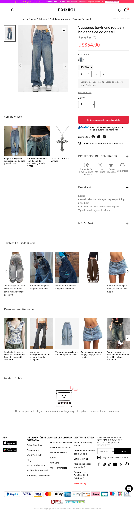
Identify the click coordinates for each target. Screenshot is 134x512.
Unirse (123, 451)
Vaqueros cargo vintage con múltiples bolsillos (66, 353)
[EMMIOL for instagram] (104, 464)
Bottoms (43, 19)
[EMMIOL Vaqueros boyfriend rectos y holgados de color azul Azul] (81, 61)
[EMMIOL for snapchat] (127, 463)
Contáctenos (33, 450)
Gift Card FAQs (81, 459)
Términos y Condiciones (38, 475)
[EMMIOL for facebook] (98, 464)
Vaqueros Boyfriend (82, 19)
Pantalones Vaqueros (60, 19)
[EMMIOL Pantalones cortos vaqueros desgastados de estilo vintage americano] (118, 333)
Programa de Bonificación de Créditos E (81, 475)
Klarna (53, 457)
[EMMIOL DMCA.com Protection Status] (75, 503)
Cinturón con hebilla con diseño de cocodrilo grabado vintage (37, 162)
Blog (29, 460)
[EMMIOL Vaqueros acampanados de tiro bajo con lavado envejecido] (41, 333)
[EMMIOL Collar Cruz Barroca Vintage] (62, 141)
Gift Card (54, 463)
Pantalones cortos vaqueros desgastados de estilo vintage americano (118, 356)
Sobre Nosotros (34, 445)
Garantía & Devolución (61, 442)
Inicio (25, 19)
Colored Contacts (58, 468)
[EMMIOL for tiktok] (109, 464)
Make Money (80, 483)
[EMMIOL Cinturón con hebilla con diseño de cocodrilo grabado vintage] (38, 141)
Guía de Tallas (84, 92)
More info (113, 130)
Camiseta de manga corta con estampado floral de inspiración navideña (14, 356)
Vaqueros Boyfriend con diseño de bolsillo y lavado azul (14, 161)
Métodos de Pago (58, 452)
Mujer (33, 19)
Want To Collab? (34, 455)
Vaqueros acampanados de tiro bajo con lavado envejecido (40, 356)
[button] (128, 271)
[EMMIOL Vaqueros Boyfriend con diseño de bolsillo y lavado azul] (15, 141)
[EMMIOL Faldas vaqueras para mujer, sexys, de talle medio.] (92, 333)
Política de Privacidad (37, 470)
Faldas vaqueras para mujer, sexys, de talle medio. (117, 288)
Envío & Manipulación (60, 447)
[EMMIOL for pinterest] (121, 464)
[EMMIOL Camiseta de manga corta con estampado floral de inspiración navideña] (15, 333)
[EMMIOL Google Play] (10, 451)
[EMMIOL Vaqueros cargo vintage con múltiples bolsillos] (67, 333)
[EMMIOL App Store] (10, 444)
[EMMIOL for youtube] (115, 464)
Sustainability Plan (36, 465)
